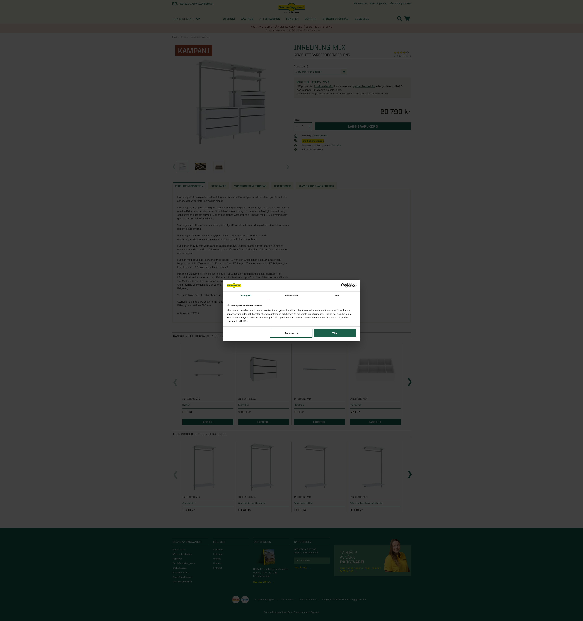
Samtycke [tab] (246, 295)
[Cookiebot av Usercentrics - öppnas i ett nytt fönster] (343, 285)
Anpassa (289, 333)
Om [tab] (337, 295)
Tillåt (335, 333)
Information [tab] (291, 295)
